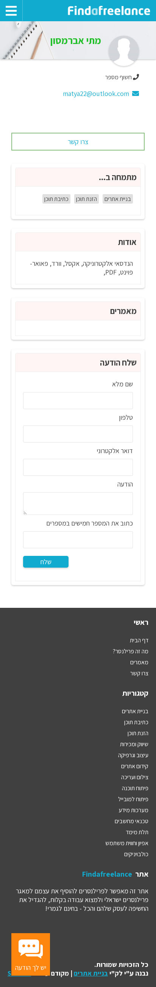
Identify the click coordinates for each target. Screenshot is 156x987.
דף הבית (139, 640)
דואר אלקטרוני (115, 450)
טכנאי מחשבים (131, 821)
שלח (46, 561)
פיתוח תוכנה (135, 788)
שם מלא (122, 384)
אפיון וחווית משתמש (126, 843)
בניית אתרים (118, 199)
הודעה (125, 484)
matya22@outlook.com (97, 93)
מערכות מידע (133, 810)
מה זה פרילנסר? (130, 651)
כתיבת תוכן (56, 199)
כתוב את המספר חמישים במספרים (89, 523)
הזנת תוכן (86, 199)
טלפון (126, 417)
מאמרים (139, 662)
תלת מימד (137, 832)
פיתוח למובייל (133, 799)
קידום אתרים (134, 766)
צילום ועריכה (134, 777)
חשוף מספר (118, 77)
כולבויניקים (136, 854)
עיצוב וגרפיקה (133, 755)
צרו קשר (78, 141)
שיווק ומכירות (134, 744)
